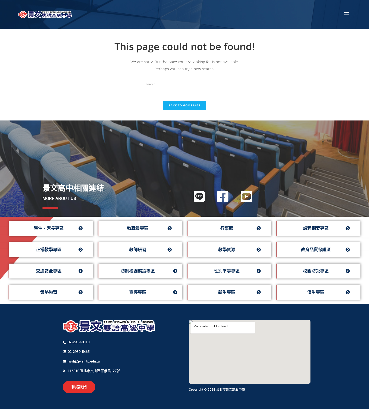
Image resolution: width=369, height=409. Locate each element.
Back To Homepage (184, 105)
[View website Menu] (347, 14)
